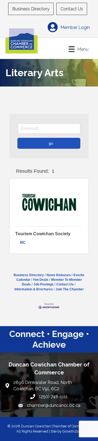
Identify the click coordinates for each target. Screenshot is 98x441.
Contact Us (71, 8)
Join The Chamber (70, 289)
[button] (12, 171)
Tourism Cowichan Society (43, 233)
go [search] (51, 143)
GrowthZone (72, 431)
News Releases (59, 275)
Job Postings (43, 284)
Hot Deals (40, 280)
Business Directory (31, 8)
